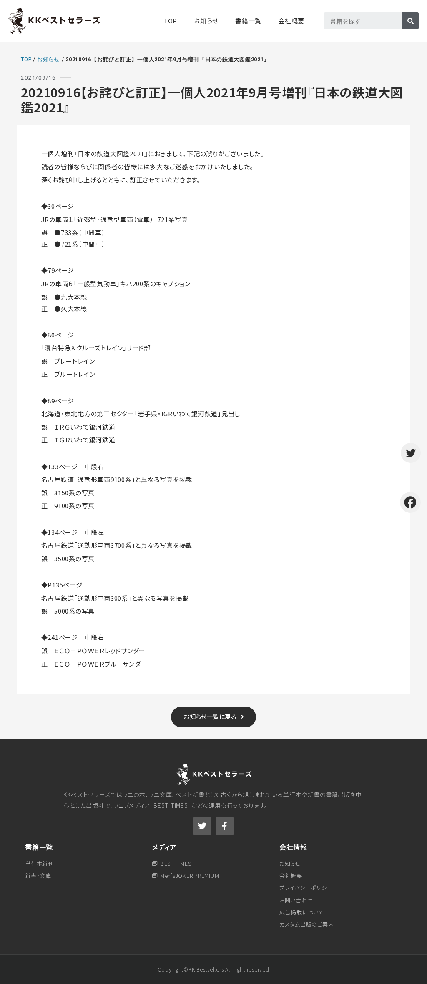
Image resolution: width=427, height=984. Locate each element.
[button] (213, 717)
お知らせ (206, 20)
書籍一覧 (39, 847)
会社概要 (291, 20)
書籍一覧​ (248, 20)
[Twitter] (202, 826)
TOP (170, 20)
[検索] (410, 20)
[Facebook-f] (225, 826)
